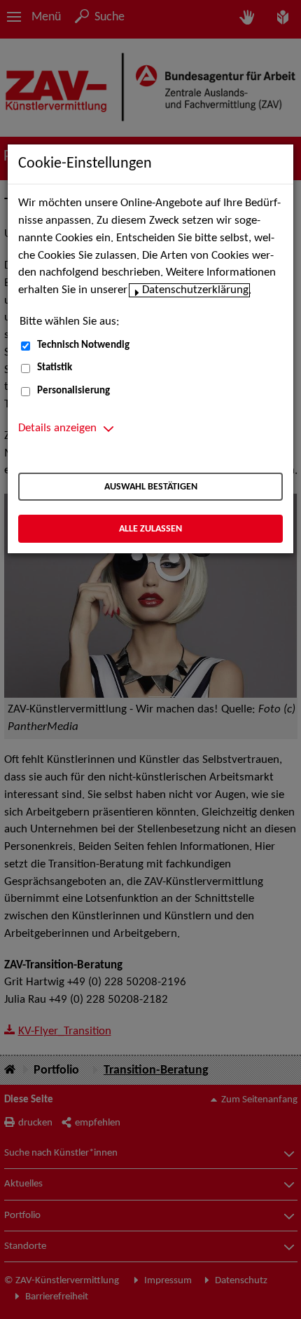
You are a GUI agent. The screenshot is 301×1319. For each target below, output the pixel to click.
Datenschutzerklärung (195, 290)
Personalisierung (73, 391)
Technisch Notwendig (83, 345)
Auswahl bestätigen (150, 487)
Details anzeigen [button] (57, 428)
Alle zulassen (150, 529)
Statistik (54, 368)
